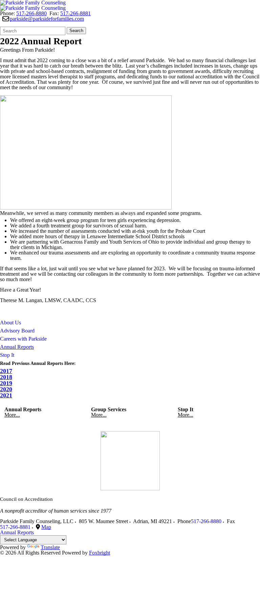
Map (46, 527)
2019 (6, 383)
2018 (6, 377)
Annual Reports (17, 347)
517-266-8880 (31, 13)
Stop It (7, 355)
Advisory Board (17, 331)
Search (76, 30)
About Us (10, 322)
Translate (50, 547)
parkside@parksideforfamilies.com (47, 19)
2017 (6, 371)
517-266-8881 (75, 13)
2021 (6, 395)
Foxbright (99, 553)
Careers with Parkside (23, 339)
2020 (6, 389)
